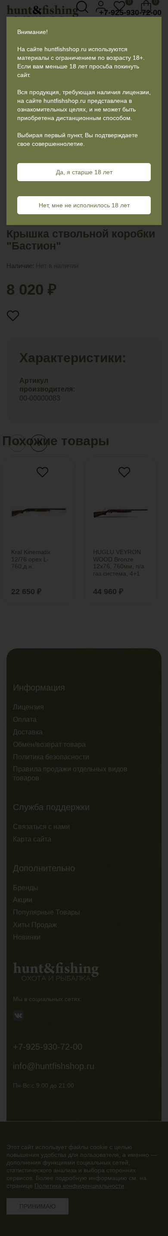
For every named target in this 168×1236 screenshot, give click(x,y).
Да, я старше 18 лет (84, 172)
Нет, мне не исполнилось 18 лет (84, 205)
